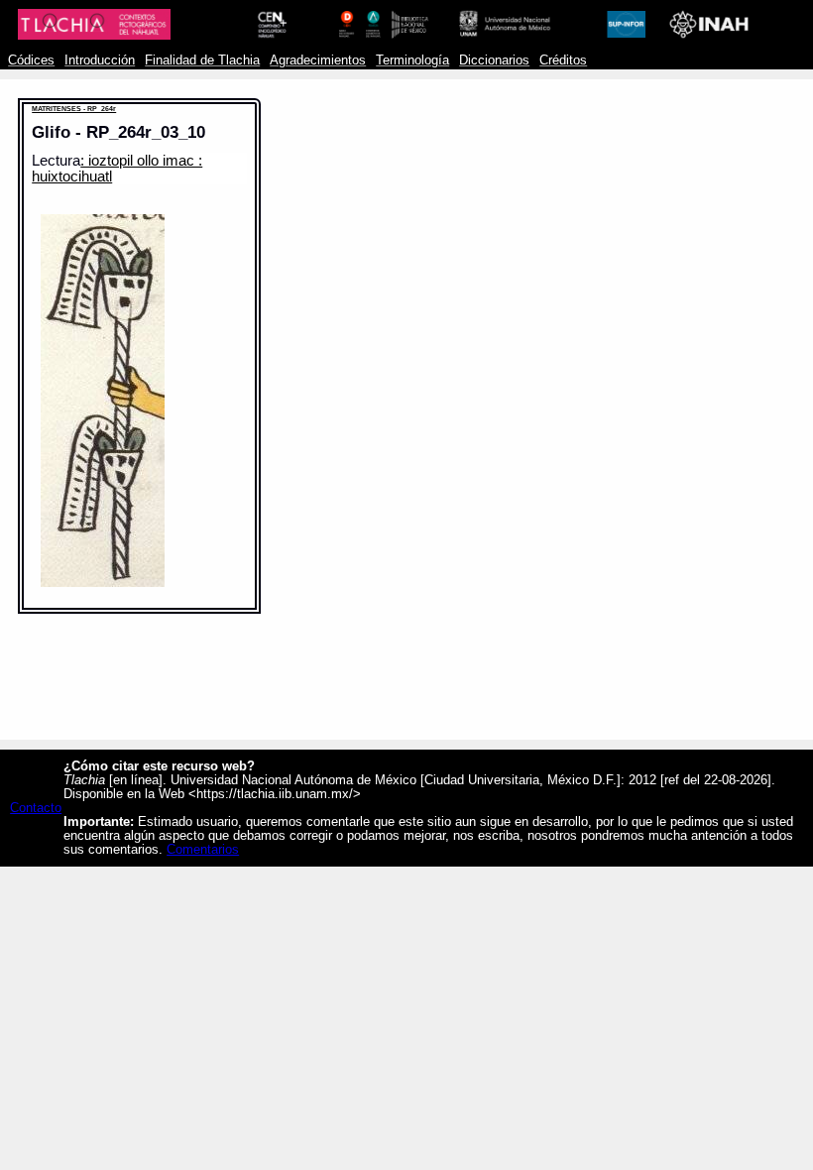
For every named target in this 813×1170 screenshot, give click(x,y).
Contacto (35, 808)
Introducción (99, 60)
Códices (31, 60)
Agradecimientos (318, 60)
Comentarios (203, 850)
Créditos (563, 60)
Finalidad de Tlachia (202, 60)
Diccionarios (494, 60)
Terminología (412, 60)
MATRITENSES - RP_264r (74, 108)
